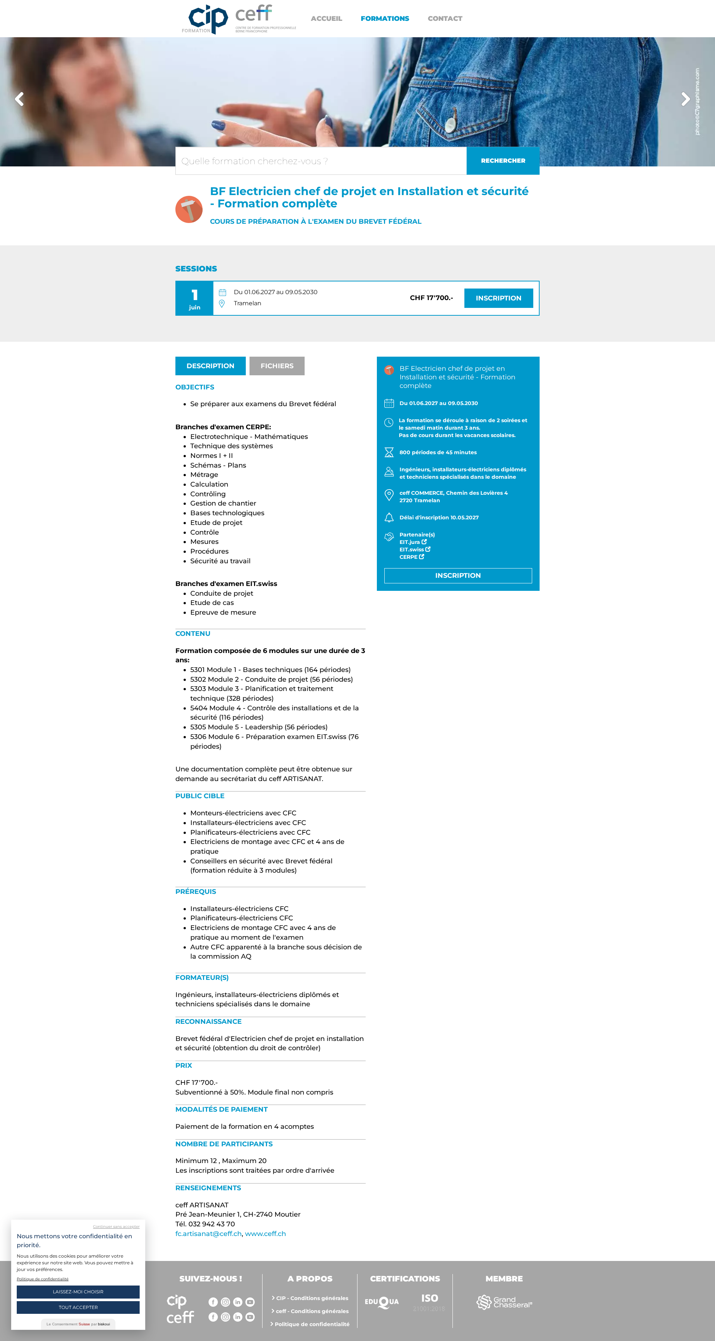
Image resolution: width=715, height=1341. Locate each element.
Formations (385, 19)
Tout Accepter (78, 1307)
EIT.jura (411, 542)
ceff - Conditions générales (312, 1311)
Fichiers (277, 366)
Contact (445, 19)
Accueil (326, 19)
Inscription (499, 298)
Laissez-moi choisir (78, 1291)
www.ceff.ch (265, 1234)
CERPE (409, 557)
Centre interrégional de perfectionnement (205, 19)
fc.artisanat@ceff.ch (208, 1234)
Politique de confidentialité (312, 1324)
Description (211, 366)
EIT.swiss (412, 549)
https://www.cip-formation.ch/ (266, 18)
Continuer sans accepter (116, 1226)
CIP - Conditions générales (312, 1298)
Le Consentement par (78, 1324)
